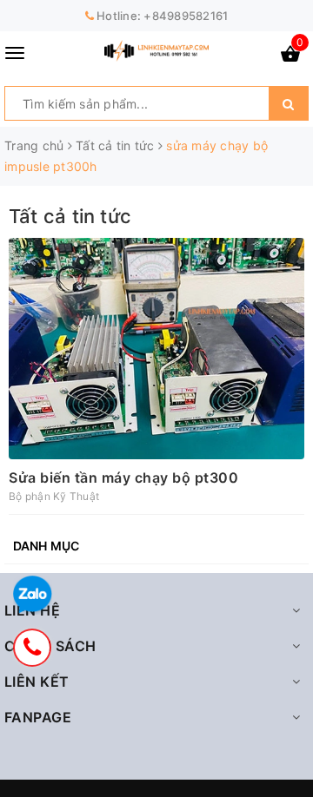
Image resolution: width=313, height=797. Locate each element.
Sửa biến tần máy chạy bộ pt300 (123, 477)
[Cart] (290, 56)
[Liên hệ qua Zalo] (32, 595)
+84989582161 (185, 16)
